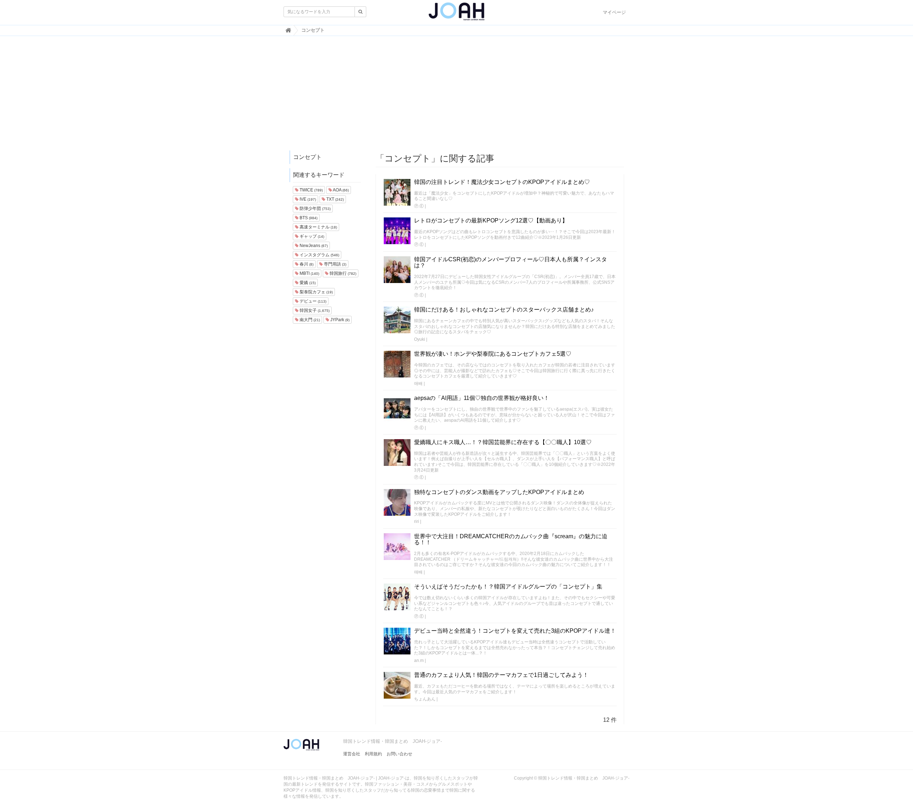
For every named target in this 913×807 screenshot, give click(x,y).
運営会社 (351, 753)
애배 (418, 383)
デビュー (312, 301)
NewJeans (313, 245)
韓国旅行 (342, 273)
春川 (306, 264)
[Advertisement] (456, 97)
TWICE (311, 189)
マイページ (614, 12)
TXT (334, 199)
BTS (308, 217)
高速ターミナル (318, 227)
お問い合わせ (399, 753)
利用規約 (373, 753)
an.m (419, 660)
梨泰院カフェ (316, 291)
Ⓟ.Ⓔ (419, 206)
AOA (340, 189)
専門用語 (334, 264)
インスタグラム (319, 254)
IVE (307, 199)
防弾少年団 (315, 208)
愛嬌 (307, 282)
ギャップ (311, 236)
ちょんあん (424, 699)
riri (416, 521)
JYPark (339, 319)
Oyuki (419, 339)
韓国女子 (314, 310)
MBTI (309, 273)
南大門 (309, 319)
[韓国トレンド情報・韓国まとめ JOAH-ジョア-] (456, 14)
